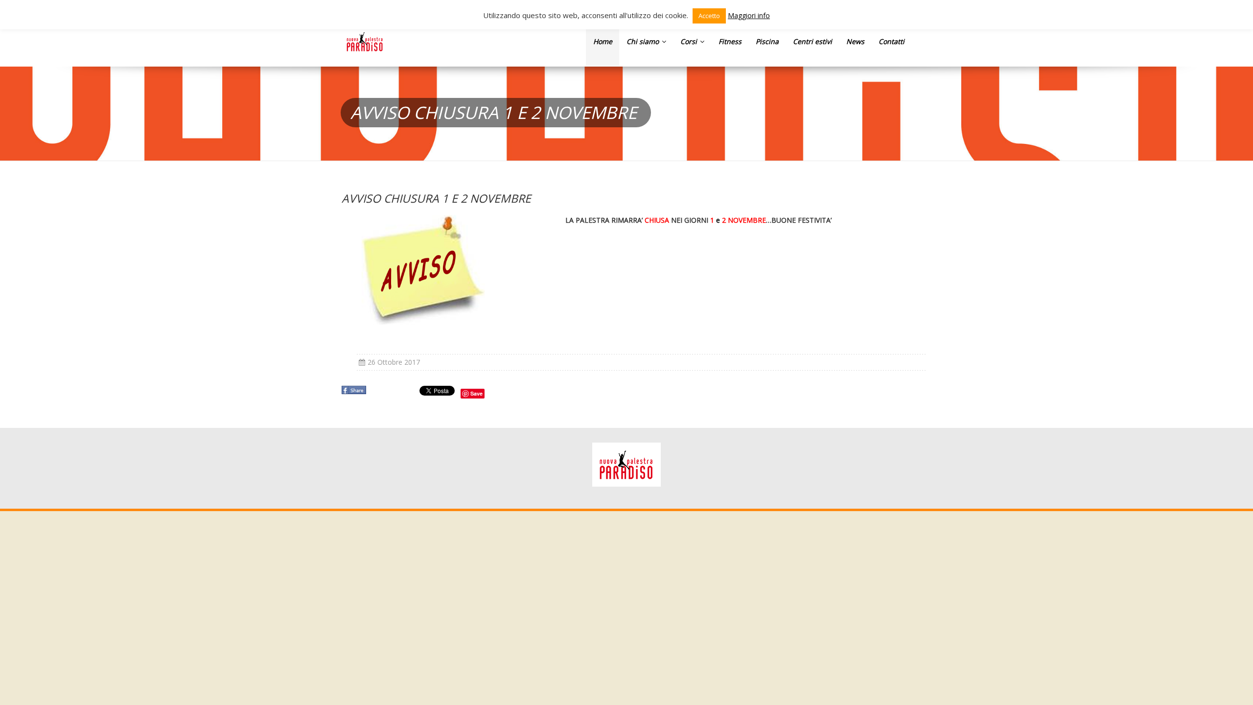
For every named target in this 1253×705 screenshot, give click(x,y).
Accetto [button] (709, 15)
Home (602, 41)
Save (476, 393)
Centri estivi (812, 41)
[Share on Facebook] (355, 393)
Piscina (767, 41)
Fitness (730, 41)
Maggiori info (749, 15)
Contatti (892, 41)
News (855, 41)
